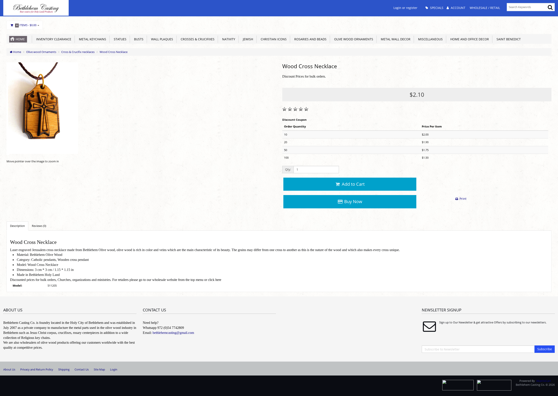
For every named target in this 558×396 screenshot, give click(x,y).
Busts (137, 39)
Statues (119, 39)
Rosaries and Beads (310, 39)
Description (17, 226)
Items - (26, 25)
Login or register (405, 8)
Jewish (247, 39)
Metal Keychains (91, 39)
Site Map (99, 369)
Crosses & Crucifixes (196, 39)
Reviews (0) (39, 226)
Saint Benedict (508, 39)
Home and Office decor (469, 39)
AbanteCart (543, 381)
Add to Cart (353, 184)
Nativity (227, 39)
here (218, 280)
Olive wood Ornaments (352, 39)
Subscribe (544, 349)
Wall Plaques (161, 39)
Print (462, 199)
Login (113, 369)
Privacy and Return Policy (36, 369)
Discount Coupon (294, 120)
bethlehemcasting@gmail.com (173, 333)
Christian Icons (273, 39)
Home (20, 39)
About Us (9, 369)
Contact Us (82, 369)
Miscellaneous (429, 39)
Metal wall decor (394, 39)
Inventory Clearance (52, 39)
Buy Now (352, 201)
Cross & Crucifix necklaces (78, 52)
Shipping (64, 369)
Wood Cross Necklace (114, 52)
